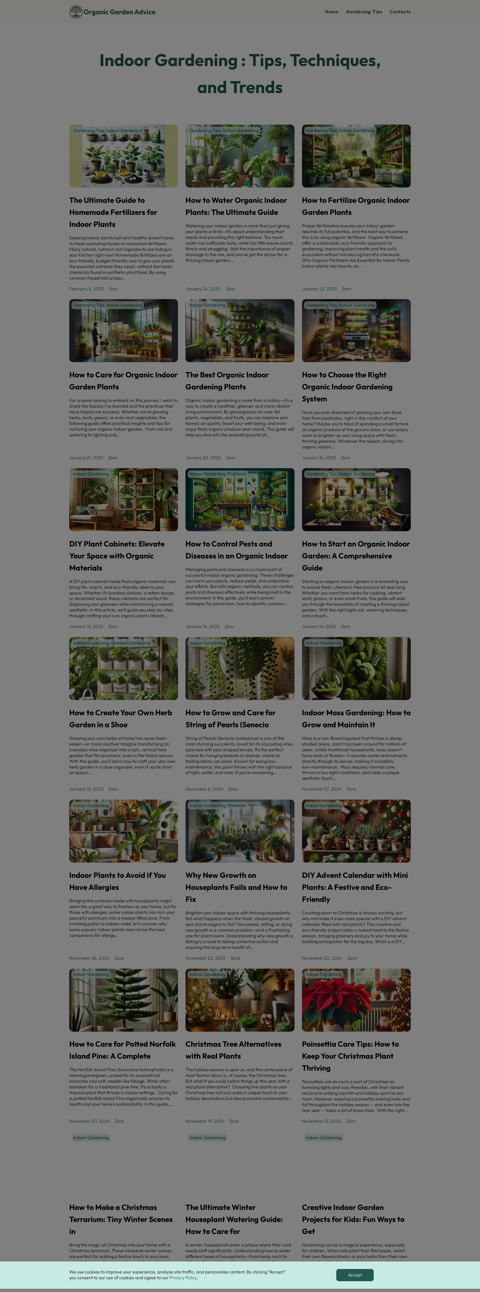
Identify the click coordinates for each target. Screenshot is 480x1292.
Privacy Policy (183, 1277)
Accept (355, 1275)
